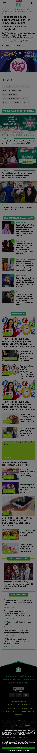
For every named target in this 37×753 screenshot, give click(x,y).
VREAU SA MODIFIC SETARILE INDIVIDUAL (18, 750)
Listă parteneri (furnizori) (5, 744)
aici (8, 731)
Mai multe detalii (27, 725)
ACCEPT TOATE (18, 748)
